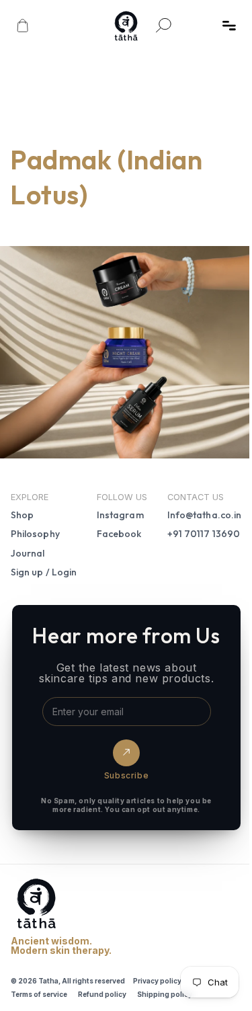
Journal (28, 547)
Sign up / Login (44, 566)
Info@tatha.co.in (198, 509)
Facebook (115, 528)
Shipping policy (164, 988)
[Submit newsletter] (123, 747)
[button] (229, 25)
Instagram (116, 509)
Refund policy (102, 988)
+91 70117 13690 (197, 528)
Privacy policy (157, 974)
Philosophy (35, 528)
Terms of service (39, 988)
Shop (22, 509)
